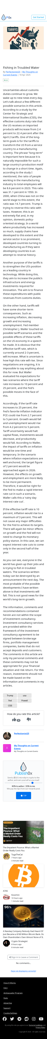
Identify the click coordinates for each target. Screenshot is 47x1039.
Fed (10, 700)
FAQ (6, 988)
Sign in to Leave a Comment (24, 957)
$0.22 (6, 80)
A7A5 (5, 891)
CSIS (10, 705)
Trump (10, 695)
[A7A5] (23, 875)
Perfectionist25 (13, 71)
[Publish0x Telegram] (20, 1019)
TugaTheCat (17, 854)
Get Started (38, 17)
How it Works (10, 983)
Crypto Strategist (19, 941)
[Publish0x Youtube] (42, 1019)
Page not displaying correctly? (23, 971)
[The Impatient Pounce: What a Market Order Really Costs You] (23, 832)
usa (24, 695)
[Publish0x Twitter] (12, 1019)
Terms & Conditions (35, 1025)
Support (7, 1008)
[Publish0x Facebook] (5, 1019)
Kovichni (15, 895)
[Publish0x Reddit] (27, 1019)
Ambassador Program (13, 993)
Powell (24, 700)
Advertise (8, 1003)
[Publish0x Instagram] (34, 1019)
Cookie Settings (10, 1013)
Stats (6, 998)
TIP (24, 795)
